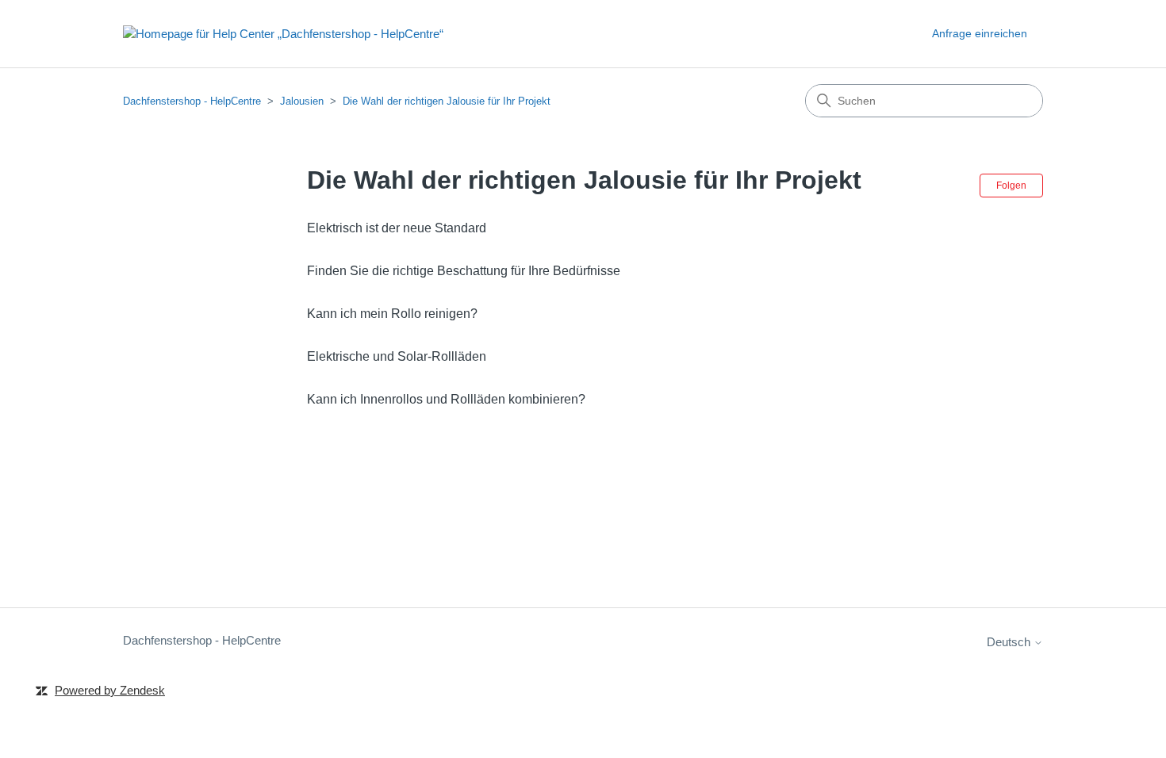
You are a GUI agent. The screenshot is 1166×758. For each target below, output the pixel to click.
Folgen (1011, 185)
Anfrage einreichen (979, 33)
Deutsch (1010, 642)
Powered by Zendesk (110, 690)
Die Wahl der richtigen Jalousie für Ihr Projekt (446, 101)
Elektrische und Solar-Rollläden (396, 356)
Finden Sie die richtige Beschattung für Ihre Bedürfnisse (463, 271)
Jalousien (302, 101)
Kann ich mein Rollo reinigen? (392, 313)
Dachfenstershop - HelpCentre (192, 101)
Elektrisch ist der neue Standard (396, 228)
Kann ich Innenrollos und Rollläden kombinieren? (446, 399)
